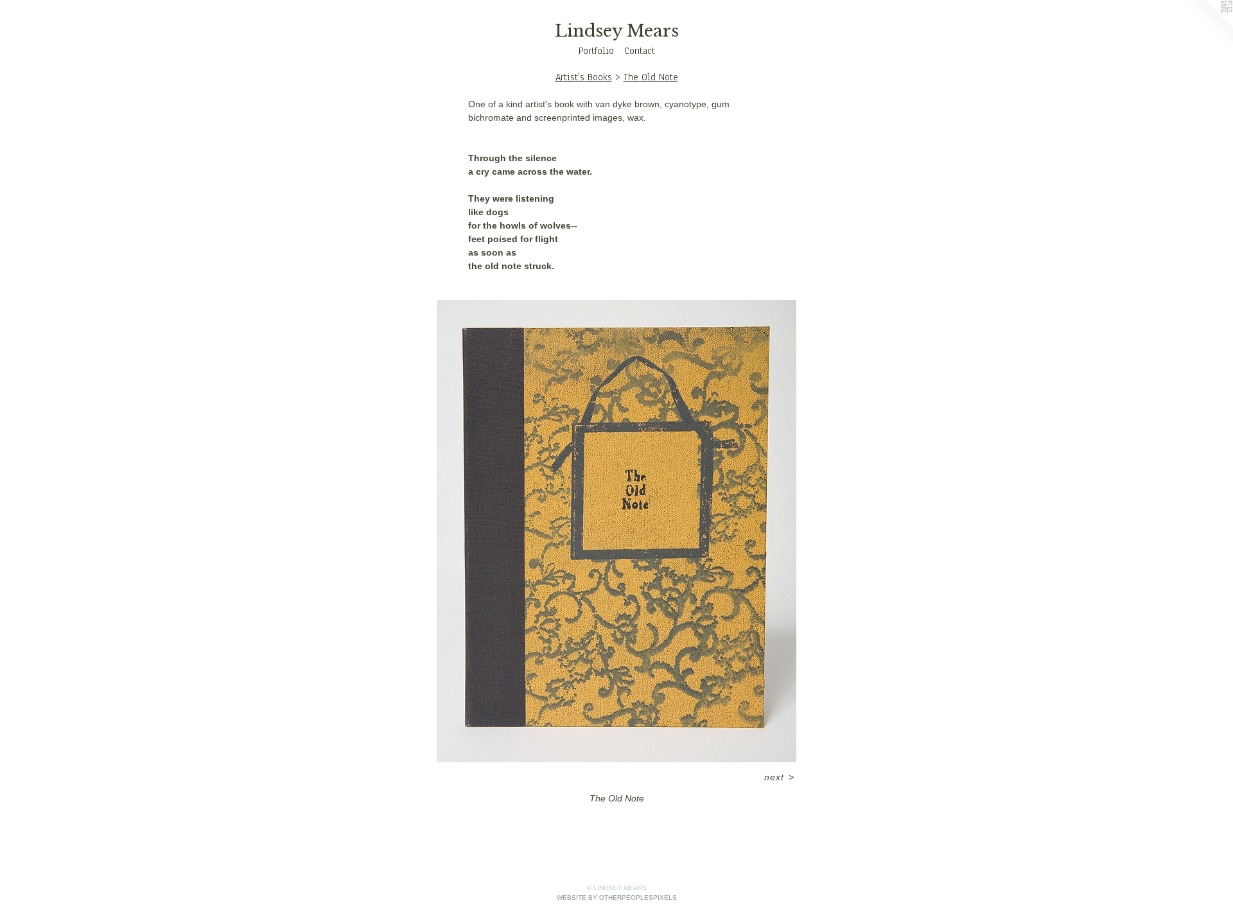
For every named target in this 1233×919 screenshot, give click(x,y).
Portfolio (596, 50)
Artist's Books (583, 77)
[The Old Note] (616, 531)
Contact (639, 50)
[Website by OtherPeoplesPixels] (1207, 25)
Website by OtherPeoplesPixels (617, 897)
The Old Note (651, 77)
